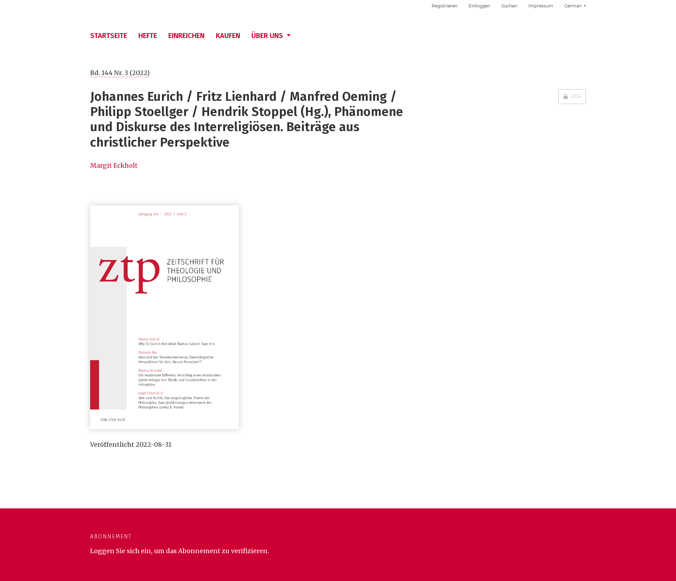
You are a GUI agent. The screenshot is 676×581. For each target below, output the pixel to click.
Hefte (147, 35)
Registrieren (444, 5)
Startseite (108, 35)
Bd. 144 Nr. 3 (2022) (120, 73)
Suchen (509, 5)
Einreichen (186, 35)
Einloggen (479, 5)
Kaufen (228, 35)
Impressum (540, 5)
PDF (576, 96)
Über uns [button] (268, 35)
